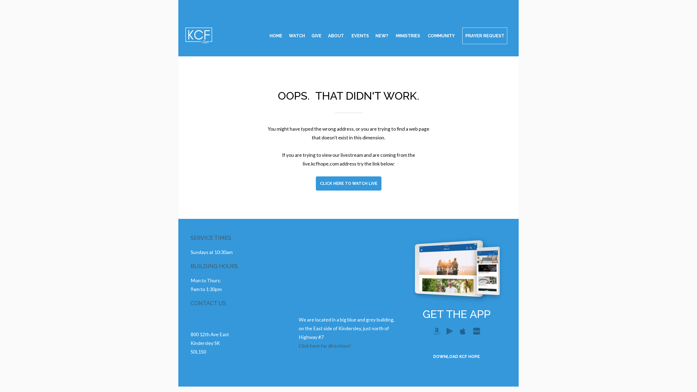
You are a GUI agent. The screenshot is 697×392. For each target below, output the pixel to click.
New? (382, 35)
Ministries (408, 35)
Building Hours (214, 266)
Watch (297, 35)
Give (316, 35)
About (336, 35)
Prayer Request (484, 35)
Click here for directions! (325, 346)
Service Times (211, 238)
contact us (208, 303)
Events (360, 35)
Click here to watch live (348, 183)
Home (276, 35)
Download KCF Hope (456, 356)
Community (442, 35)
